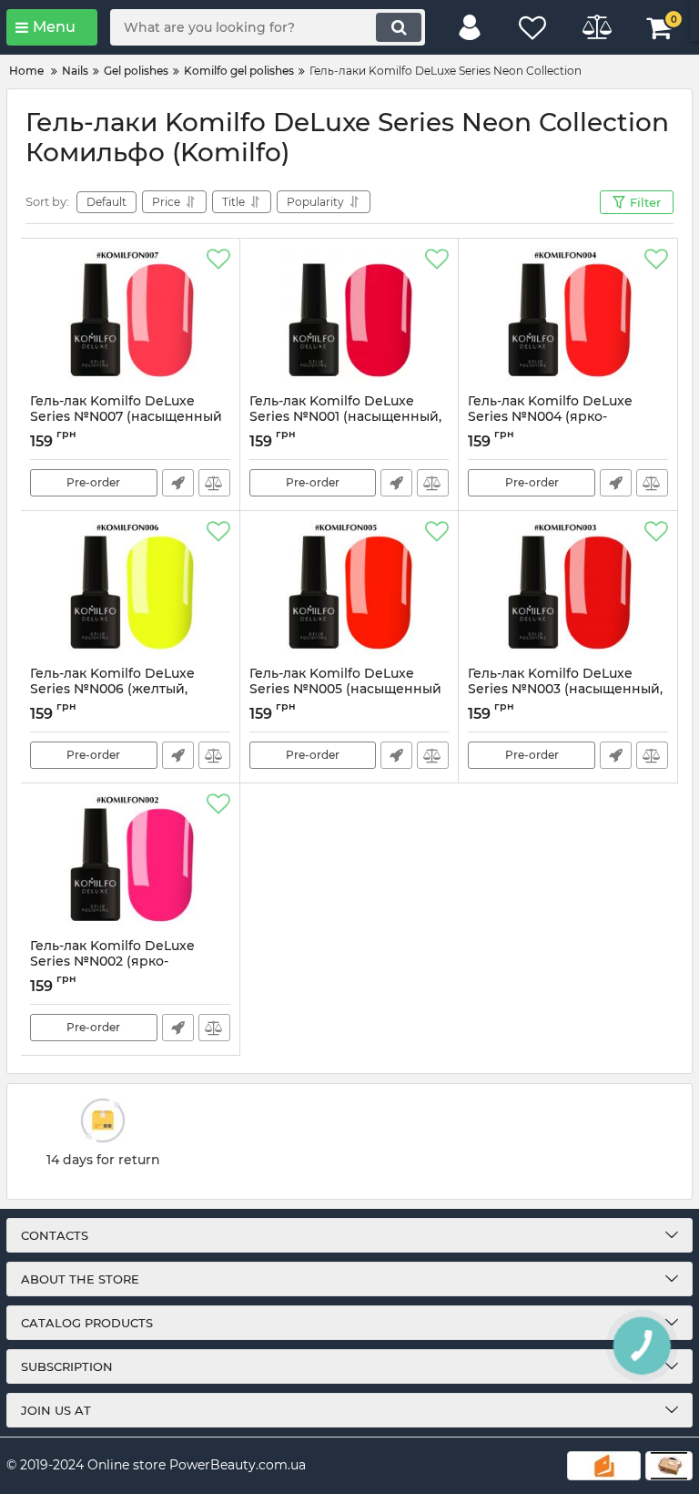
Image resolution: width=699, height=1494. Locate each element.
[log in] (469, 27)
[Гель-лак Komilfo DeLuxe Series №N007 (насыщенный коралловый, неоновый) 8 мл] (130, 316)
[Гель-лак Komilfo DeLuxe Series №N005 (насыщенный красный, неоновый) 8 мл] (349, 588)
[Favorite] (218, 259)
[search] (398, 27)
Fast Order (178, 482)
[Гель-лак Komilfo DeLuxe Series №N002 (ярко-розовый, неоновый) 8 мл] (130, 861)
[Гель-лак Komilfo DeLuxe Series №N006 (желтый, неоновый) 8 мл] (130, 588)
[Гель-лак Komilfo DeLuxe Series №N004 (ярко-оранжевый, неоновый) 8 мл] (568, 316)
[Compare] (214, 482)
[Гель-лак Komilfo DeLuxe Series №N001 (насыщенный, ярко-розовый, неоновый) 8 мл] (349, 316)
